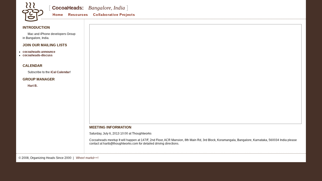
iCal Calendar (60, 72)
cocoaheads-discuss (38, 55)
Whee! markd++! (87, 158)
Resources (78, 15)
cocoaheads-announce (39, 52)
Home (58, 15)
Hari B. (32, 85)
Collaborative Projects (114, 15)
